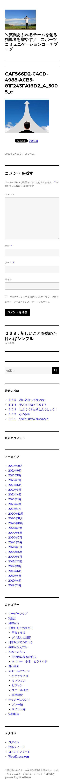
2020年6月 (15, 542)
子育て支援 (18, 632)
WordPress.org (18, 756)
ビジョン (17, 685)
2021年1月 (14, 508)
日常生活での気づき (20, 642)
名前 (8, 245)
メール (9, 262)
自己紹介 (13, 666)
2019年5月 (14, 575)
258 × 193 (30, 153)
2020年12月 (15, 513)
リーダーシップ (17, 613)
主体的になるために (24, 656)
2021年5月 (14, 489)
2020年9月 (15, 528)
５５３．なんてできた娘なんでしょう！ (33, 409)
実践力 (12, 618)
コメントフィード (19, 751)
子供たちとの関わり (20, 628)
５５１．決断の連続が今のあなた (28, 419)
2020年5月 (15, 547)
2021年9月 (15, 470)
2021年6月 (15, 485)
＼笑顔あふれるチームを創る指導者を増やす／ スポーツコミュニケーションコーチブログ (31, 41)
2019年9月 (15, 566)
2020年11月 (15, 518)
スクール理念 (20, 690)
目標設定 (13, 623)
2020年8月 (15, 532)
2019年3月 (14, 585)
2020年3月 (15, 556)
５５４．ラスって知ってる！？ (27, 404)
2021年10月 (15, 465)
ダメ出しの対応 (21, 637)
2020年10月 (16, 523)
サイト (8, 279)
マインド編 (18, 709)
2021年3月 (14, 499)
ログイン (13, 742)
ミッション (18, 680)
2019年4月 (15, 580)
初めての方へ (16, 651)
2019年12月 (15, 561)
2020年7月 (15, 537)
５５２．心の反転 (19, 414)
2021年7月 (14, 480)
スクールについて (19, 671)
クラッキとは (20, 675)
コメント (10, 194)
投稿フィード (16, 747)
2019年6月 (15, 571)
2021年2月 (14, 504)
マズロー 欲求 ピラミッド (29, 661)
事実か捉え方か (17, 647)
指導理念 (17, 695)
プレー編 (17, 704)
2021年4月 (15, 494)
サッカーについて (19, 699)
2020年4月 (15, 552)
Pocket (33, 140)
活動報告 (13, 714)
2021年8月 (15, 475)
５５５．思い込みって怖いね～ (27, 399)
